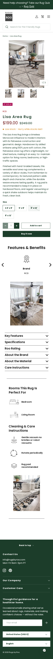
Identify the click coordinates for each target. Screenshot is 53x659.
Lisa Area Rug (15, 36)
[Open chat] (44, 650)
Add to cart (36, 225)
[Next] (50, 265)
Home (5, 36)
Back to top (25, 545)
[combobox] (26, 27)
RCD (5, 111)
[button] (43, 17)
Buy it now (26, 233)
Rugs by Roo (14, 652)
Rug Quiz (29, 6)
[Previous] (3, 265)
